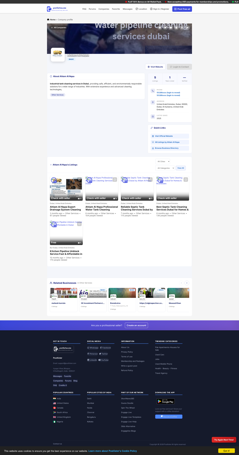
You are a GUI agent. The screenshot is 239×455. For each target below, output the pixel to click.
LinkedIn (93, 360)
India (59, 398)
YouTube (104, 360)
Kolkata (90, 421)
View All (180, 168)
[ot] (187, 27)
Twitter (104, 354)
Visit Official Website (164, 136)
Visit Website (157, 67)
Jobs (157, 359)
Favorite (116, 9)
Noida (89, 408)
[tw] (165, 27)
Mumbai (90, 403)
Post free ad (183, 9)
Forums (92, 9)
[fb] (159, 27)
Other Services (58, 95)
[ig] (182, 27)
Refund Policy (127, 370)
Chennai (90, 412)
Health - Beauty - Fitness (166, 368)
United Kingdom (64, 417)
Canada (60, 408)
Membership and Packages (132, 361)
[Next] (187, 283)
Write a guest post (129, 366)
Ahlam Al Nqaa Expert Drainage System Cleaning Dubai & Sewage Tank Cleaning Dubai (65, 208)
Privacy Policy (127, 352)
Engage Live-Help (129, 421)
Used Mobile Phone (163, 364)
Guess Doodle (127, 403)
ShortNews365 (127, 398)
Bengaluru (91, 417)
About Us (125, 347)
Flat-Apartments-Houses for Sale (167, 348)
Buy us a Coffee (170, 417)
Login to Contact (181, 67)
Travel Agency (161, 373)
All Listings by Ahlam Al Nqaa (167, 142)
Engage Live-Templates (131, 417)
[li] (176, 27)
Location (142, 9)
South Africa (62, 412)
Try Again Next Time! (224, 440)
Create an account (136, 325)
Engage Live (126, 412)
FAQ (84, 9)
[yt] (170, 27)
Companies (103, 9)
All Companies (60, 27)
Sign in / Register (161, 9)
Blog (75, 381)
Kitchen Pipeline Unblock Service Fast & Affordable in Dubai (66, 252)
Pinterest (93, 354)
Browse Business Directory (166, 148)
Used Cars (159, 355)
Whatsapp (93, 348)
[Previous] (181, 283)
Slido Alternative (128, 426)
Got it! (226, 450)
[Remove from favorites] (79, 179)
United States (63, 403)
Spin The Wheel (128, 408)
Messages (128, 9)
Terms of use (127, 356)
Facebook (106, 348)
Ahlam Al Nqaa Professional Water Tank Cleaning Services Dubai (101, 208)
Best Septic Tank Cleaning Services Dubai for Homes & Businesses (172, 208)
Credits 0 (63, 385)
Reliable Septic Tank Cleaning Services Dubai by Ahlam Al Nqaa (137, 208)
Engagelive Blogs (128, 431)
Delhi (89, 398)
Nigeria (60, 421)
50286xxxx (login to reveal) (168, 92)
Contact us (57, 444)
